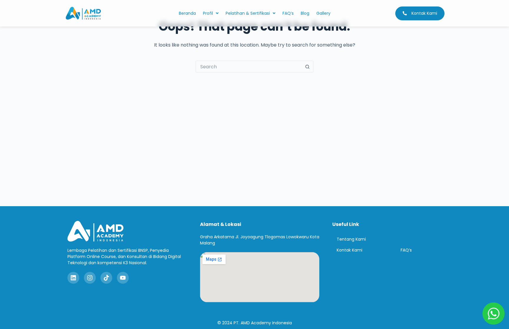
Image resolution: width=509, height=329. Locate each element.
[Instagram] (90, 278)
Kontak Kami (349, 250)
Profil (208, 13)
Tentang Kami (351, 239)
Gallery (323, 13)
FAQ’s (288, 13)
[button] (210, 13)
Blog (305, 13)
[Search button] (307, 66)
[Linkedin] (73, 278)
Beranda (187, 13)
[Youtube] (123, 278)
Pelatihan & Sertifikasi (248, 13)
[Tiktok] (106, 278)
